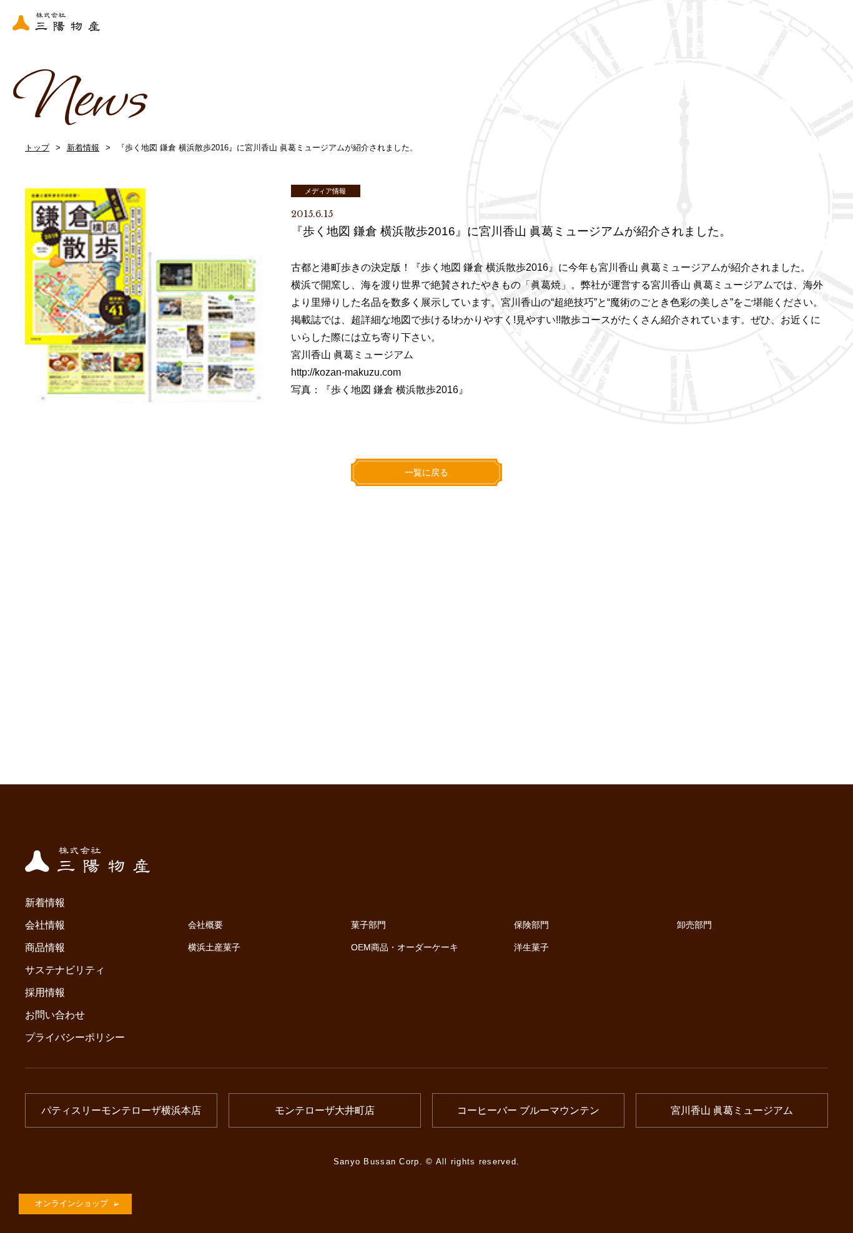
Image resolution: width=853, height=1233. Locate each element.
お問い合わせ (55, 1015)
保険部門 (531, 924)
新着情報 (83, 147)
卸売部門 (694, 924)
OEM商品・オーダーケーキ (404, 947)
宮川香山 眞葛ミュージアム (732, 1110)
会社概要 (205, 924)
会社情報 (45, 925)
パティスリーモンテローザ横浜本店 (121, 1110)
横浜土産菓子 (214, 947)
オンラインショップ (71, 1203)
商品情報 (45, 948)
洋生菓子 (531, 947)
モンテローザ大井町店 (325, 1110)
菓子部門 (368, 924)
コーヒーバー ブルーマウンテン (528, 1110)
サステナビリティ (65, 970)
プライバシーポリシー (75, 1038)
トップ (37, 147)
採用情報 (45, 993)
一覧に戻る (426, 472)
